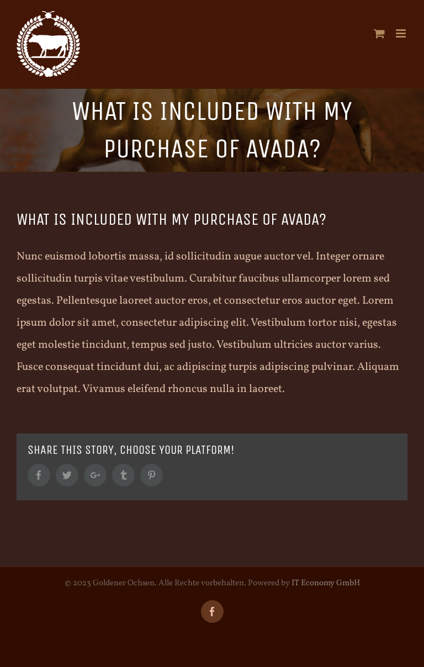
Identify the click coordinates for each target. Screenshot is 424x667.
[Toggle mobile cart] (379, 33)
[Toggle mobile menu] (401, 33)
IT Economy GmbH (326, 583)
